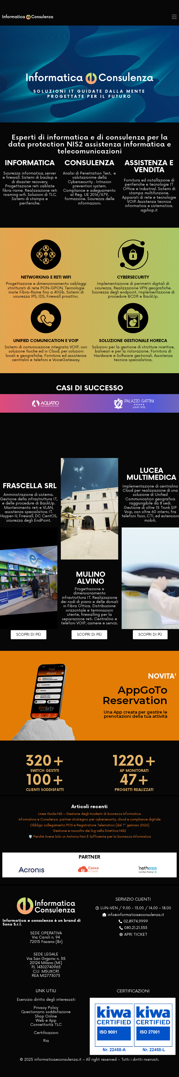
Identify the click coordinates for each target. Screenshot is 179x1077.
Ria (46, 1040)
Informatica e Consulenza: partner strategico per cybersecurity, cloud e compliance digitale (90, 819)
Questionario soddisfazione (46, 1012)
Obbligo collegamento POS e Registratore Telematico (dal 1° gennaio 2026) (89, 825)
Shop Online (46, 1016)
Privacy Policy (46, 1007)
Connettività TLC (46, 1024)
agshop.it (149, 210)
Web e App (46, 1020)
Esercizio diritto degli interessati (46, 999)
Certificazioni (46, 1033)
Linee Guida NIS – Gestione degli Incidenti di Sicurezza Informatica (89, 814)
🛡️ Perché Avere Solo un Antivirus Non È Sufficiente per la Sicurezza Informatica (89, 837)
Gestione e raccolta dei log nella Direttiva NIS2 (89, 831)
